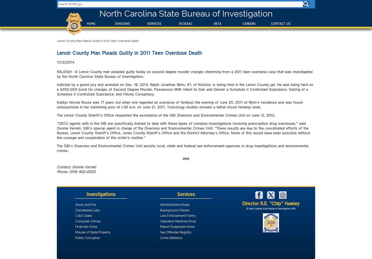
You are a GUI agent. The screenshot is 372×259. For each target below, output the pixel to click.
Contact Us (281, 23)
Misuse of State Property (92, 232)
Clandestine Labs (87, 210)
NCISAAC (186, 23)
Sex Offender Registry (175, 232)
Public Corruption (87, 238)
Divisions (122, 23)
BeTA (217, 23)
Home (91, 23)
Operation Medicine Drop (178, 221)
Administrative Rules (174, 204)
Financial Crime (86, 226)
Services (154, 23)
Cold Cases (83, 215)
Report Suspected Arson (177, 226)
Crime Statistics (171, 238)
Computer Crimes (88, 221)
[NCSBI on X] (271, 198)
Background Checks (174, 210)
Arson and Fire (85, 204)
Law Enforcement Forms (177, 215)
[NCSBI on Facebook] (259, 198)
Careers (249, 23)
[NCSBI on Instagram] (283, 198)
